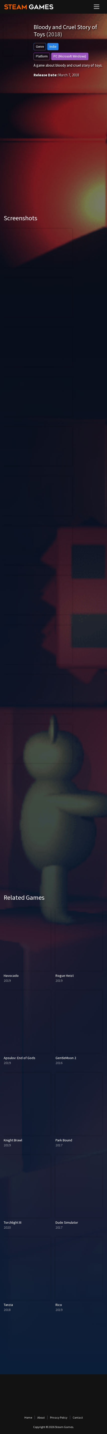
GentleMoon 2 (65, 1058)
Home (28, 1417)
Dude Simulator (66, 1222)
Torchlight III (12, 1222)
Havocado (11, 975)
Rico (58, 1304)
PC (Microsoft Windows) (70, 56)
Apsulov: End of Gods (19, 1058)
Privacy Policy (58, 1417)
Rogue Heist (64, 975)
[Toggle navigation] (96, 6)
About (41, 1417)
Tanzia (8, 1304)
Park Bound (63, 1140)
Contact (78, 1417)
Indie (53, 47)
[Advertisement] (53, 153)
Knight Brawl (13, 1140)
